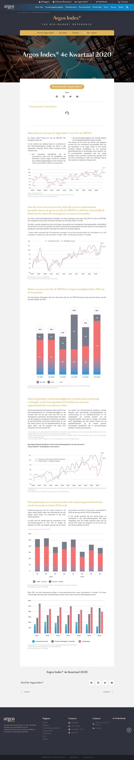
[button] (127, 7)
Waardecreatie (71, 7)
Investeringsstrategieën (54, 7)
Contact (75, 33)
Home (19, 12)
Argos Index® (67, 18)
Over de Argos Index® (45, 33)
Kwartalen (63, 33)
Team (106, 7)
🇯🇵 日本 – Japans (90, 33)
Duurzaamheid (84, 7)
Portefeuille (97, 7)
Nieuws (113, 7)
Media (121, 7)
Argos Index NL (26, 12)
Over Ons (39, 7)
